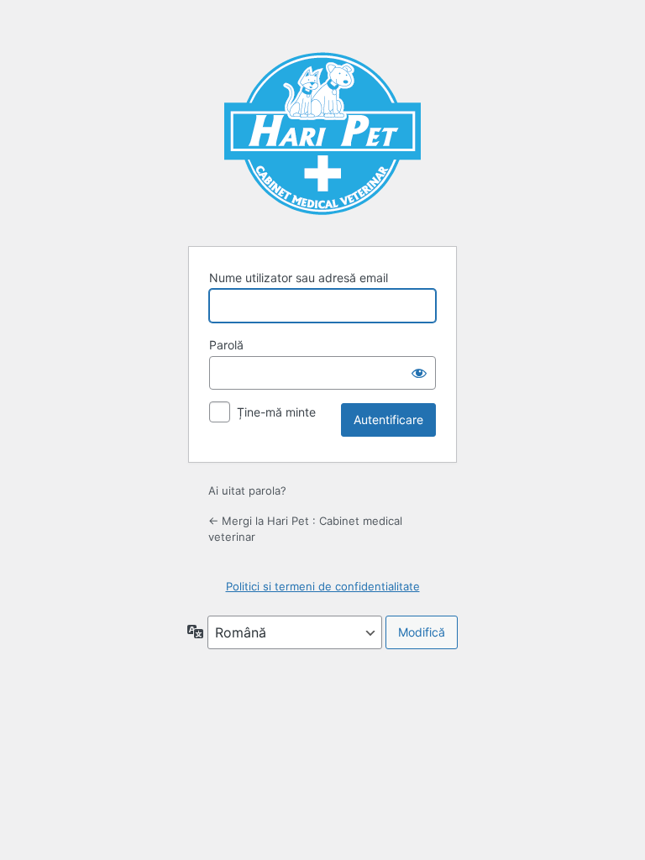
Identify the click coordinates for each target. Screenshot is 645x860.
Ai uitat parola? (247, 490)
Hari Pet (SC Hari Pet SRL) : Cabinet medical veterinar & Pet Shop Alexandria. (322, 130)
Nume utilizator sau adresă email (298, 277)
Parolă (226, 345)
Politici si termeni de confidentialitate (323, 586)
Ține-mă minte (276, 412)
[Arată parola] (419, 373)
